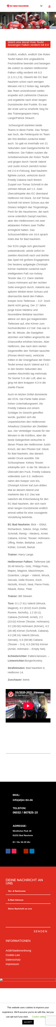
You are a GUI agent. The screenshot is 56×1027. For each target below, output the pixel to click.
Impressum (12, 964)
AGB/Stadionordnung (18, 950)
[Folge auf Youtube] (26, 851)
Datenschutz (13, 959)
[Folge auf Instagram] (14, 851)
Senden (40, 931)
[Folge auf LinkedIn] (32, 851)
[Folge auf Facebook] (8, 851)
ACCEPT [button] (28, 1022)
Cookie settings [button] (39, 1016)
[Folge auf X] (20, 851)
